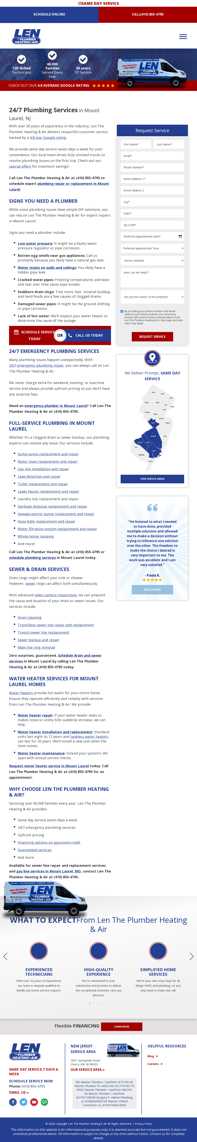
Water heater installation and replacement (55, 732)
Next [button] (189, 956)
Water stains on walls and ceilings (47, 267)
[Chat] (44, 1102)
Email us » (19, 1092)
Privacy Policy (143, 1124)
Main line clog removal (36, 647)
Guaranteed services (35, 850)
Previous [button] (8, 956)
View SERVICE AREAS (152, 478)
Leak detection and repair (39, 476)
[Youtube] (34, 1102)
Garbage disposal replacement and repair (52, 506)
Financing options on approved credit (49, 842)
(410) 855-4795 (152, 14)
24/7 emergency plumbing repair (36, 365)
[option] (39, 968)
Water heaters (21, 692)
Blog (151, 1056)
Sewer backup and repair (38, 640)
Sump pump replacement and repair (48, 454)
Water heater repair (35, 715)
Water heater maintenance (41, 753)
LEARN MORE (121, 1026)
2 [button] (95, 1004)
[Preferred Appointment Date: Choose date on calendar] (180, 236)
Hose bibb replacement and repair (46, 521)
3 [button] (98, 1004)
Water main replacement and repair (48, 461)
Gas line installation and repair (43, 469)
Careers (153, 1064)
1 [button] (91, 1004)
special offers (20, 166)
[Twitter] (23, 1102)
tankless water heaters (89, 736)
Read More (152, 589)
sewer (30, 583)
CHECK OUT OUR (49, 85)
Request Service (152, 337)
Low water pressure (35, 243)
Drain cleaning (30, 617)
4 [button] (102, 1004)
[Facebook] (13, 1102)
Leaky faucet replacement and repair (48, 491)
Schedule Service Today (38, 335)
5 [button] (106, 1004)
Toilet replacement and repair (43, 484)
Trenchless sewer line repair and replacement (56, 625)
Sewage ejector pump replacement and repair (56, 514)
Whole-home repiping (36, 536)
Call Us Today (89, 335)
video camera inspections (55, 595)
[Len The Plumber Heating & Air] (26, 36)
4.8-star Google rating (48, 137)
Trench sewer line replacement (43, 632)
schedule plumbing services (32, 557)
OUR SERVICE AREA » (88, 1069)
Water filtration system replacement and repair (57, 529)
